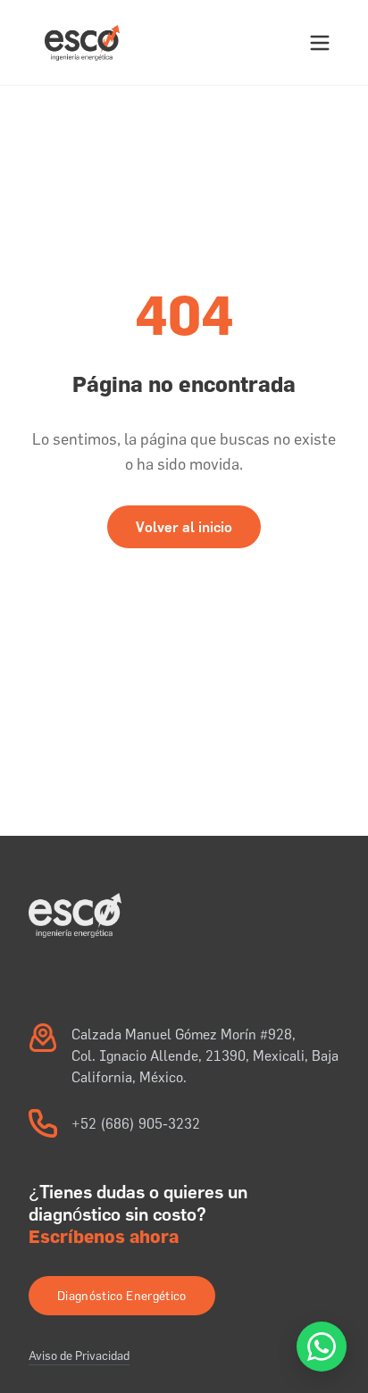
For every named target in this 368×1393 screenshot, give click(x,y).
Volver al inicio (184, 527)
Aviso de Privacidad (79, 1355)
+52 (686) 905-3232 (135, 1123)
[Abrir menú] (319, 43)
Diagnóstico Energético (122, 1296)
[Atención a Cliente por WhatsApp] (322, 1347)
